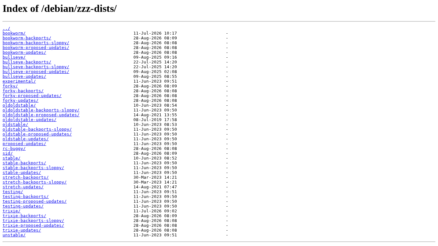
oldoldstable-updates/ (29, 119)
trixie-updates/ (22, 230)
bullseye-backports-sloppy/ (36, 66)
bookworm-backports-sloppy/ (36, 42)
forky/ (10, 86)
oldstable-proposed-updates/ (37, 134)
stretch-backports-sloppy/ (35, 182)
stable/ (12, 158)
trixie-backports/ (24, 215)
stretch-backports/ (26, 177)
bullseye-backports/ (27, 62)
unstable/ (14, 235)
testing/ (13, 191)
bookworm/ (14, 33)
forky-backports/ (23, 90)
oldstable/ (15, 124)
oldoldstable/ (19, 105)
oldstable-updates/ (26, 138)
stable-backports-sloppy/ (33, 167)
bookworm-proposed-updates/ (36, 47)
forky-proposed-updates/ (32, 95)
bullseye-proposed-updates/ (36, 71)
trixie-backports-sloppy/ (33, 220)
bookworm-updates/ (24, 52)
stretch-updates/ (23, 186)
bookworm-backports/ (27, 38)
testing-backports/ (26, 196)
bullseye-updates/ (24, 76)
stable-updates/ (22, 172)
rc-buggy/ (14, 148)
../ (6, 28)
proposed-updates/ (24, 143)
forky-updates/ (20, 100)
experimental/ (19, 81)
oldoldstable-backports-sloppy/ (41, 110)
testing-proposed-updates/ (35, 201)
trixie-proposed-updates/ (33, 225)
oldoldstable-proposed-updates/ (41, 114)
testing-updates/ (23, 206)
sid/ (8, 153)
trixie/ (12, 211)
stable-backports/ (24, 162)
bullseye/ (14, 57)
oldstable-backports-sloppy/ (37, 129)
